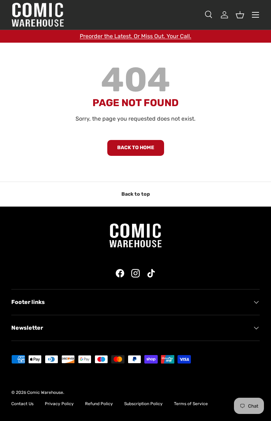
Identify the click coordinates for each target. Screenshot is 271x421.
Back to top (135, 194)
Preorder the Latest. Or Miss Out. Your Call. (135, 36)
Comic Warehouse (45, 392)
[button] (240, 15)
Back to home (135, 148)
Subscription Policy (143, 403)
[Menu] (255, 15)
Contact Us (22, 403)
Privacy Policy (59, 403)
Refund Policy (99, 403)
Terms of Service (191, 403)
